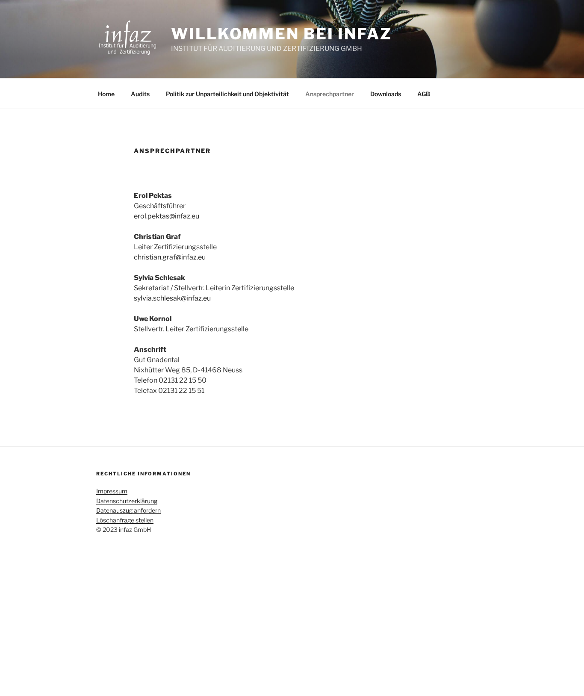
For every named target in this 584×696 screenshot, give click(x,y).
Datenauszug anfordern (128, 510)
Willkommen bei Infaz (281, 33)
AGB (423, 93)
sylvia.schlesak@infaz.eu (172, 298)
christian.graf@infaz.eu (170, 257)
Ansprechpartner (329, 93)
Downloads (385, 93)
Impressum (111, 491)
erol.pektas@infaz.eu (166, 216)
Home (106, 93)
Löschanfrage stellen (124, 520)
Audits (140, 93)
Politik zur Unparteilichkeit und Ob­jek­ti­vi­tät (227, 93)
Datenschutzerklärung (126, 500)
